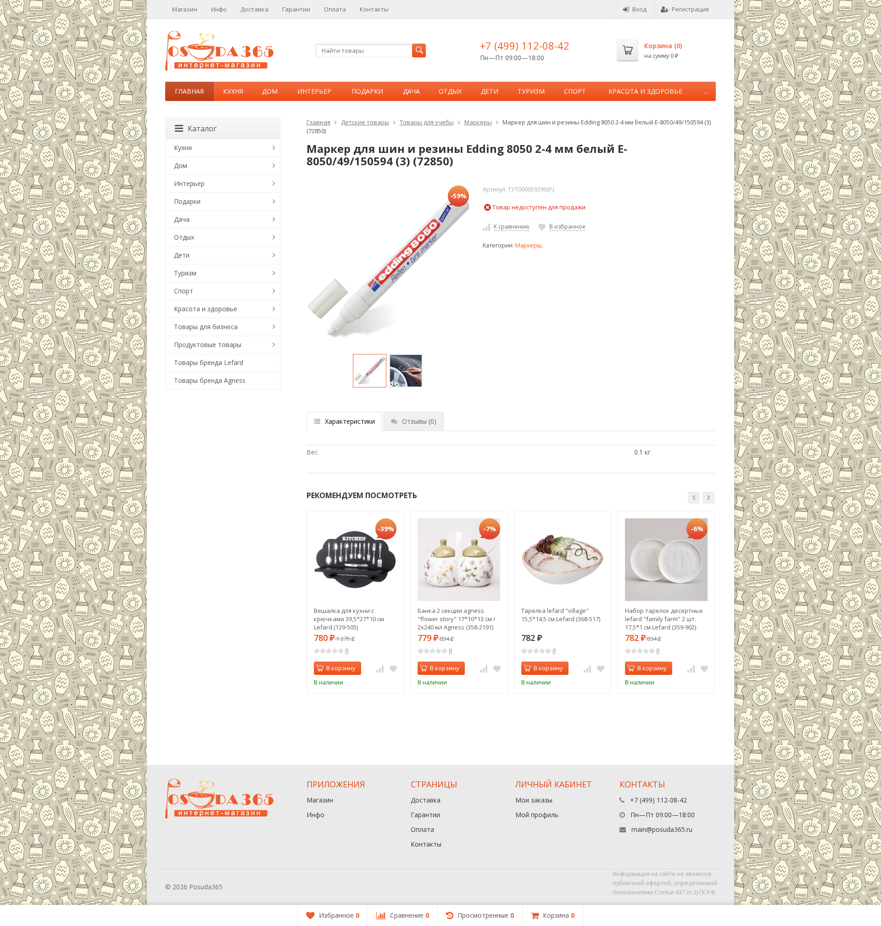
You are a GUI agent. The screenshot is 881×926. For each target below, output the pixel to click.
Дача (411, 91)
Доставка (254, 9)
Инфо (219, 9)
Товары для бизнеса (206, 326)
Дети (489, 91)
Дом (270, 91)
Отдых (450, 91)
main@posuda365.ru (661, 829)
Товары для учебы (427, 122)
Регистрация (690, 9)
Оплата (335, 9)
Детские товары (365, 122)
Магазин (184, 9)
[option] (369, 371)
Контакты (374, 9)
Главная (189, 91)
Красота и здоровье (645, 91)
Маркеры (478, 122)
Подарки (367, 91)
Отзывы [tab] (419, 421)
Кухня (233, 91)
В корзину (341, 668)
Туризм (531, 91)
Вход (639, 9)
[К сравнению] (379, 668)
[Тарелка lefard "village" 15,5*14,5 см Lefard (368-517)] (562, 559)
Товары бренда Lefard (208, 362)
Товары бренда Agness (209, 380)
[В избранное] (393, 668)
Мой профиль (536, 814)
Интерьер (314, 91)
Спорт (575, 91)
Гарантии (296, 9)
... (705, 91)
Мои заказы (533, 800)
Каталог (202, 128)
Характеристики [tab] (350, 421)
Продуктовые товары (207, 344)
